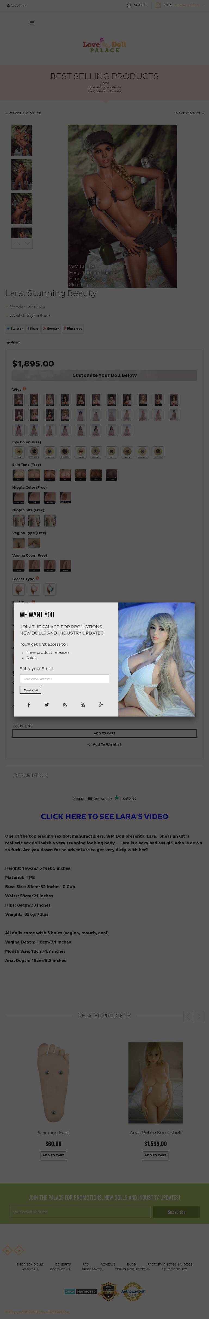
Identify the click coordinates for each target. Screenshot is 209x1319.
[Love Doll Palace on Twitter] (46, 704)
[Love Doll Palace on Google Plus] (100, 704)
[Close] (194, 602)
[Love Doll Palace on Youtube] (82, 704)
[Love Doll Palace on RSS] (64, 704)
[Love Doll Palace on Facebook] (28, 704)
